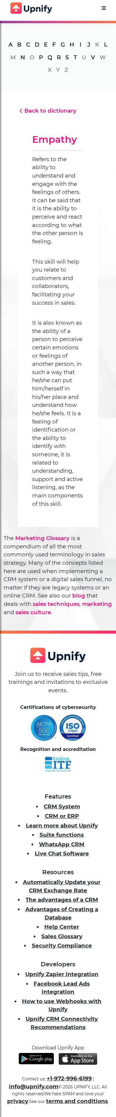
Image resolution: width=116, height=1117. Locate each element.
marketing (97, 603)
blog (78, 595)
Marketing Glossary (42, 538)
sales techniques (56, 603)
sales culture (33, 612)
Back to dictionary (50, 110)
